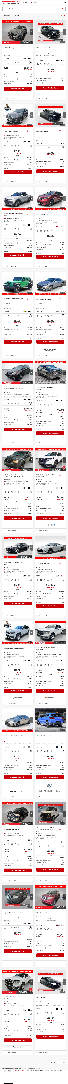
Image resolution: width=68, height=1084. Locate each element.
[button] (31, 32)
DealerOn (15, 1070)
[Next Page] (54, 1062)
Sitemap (19, 1070)
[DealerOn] (8, 1068)
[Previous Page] (51, 1062)
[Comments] (30, 62)
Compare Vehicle (11, 98)
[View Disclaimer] (18, 62)
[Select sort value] (64, 15)
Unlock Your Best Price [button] (17, 88)
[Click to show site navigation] (65, 2)
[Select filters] (61, 15)
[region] (18, 80)
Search (61, 9)
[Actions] (30, 47)
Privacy (22, 1070)
